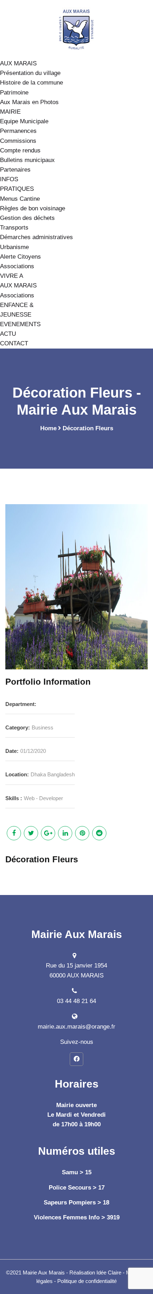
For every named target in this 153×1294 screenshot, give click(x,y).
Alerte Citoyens (20, 256)
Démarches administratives (36, 237)
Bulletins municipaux (27, 160)
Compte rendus (20, 150)
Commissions (18, 141)
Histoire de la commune (31, 82)
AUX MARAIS (18, 63)
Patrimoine (14, 92)
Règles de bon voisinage (32, 208)
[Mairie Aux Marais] (76, 29)
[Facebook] (76, 1059)
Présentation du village (30, 73)
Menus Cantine (20, 198)
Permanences (18, 131)
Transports (14, 227)
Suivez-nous (76, 1042)
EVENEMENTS (20, 324)
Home (48, 428)
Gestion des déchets (27, 218)
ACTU (8, 333)
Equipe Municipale (24, 121)
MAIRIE (10, 111)
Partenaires (15, 169)
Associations (17, 266)
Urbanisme (14, 247)
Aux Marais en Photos (29, 102)
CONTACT (14, 343)
